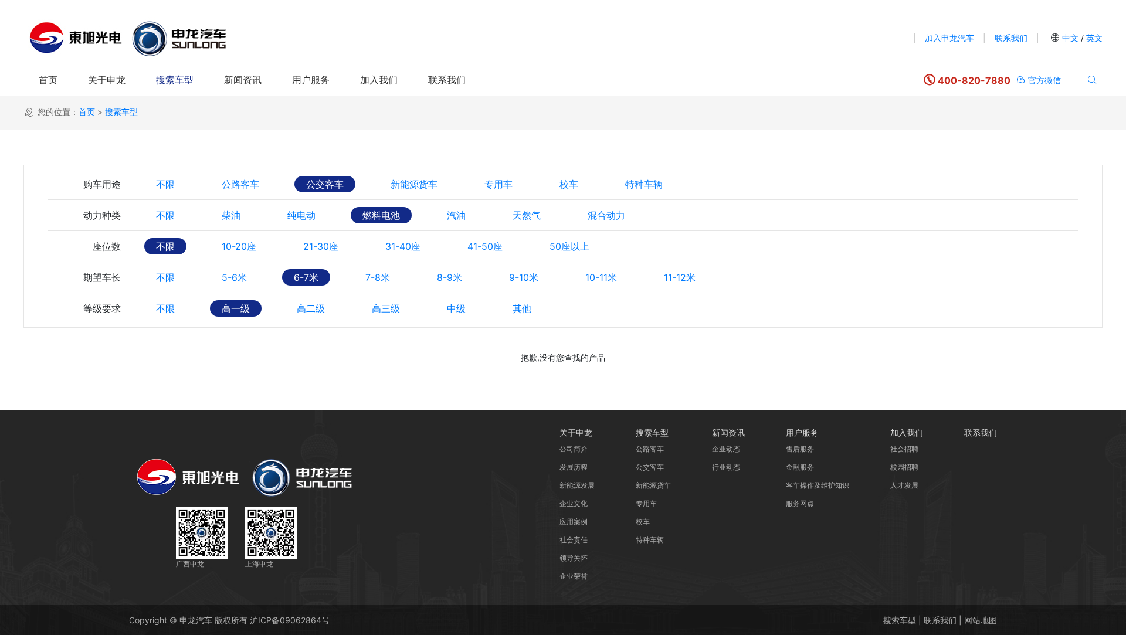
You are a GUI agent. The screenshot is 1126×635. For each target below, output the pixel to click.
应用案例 (573, 521)
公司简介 (573, 448)
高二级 (311, 308)
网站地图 (980, 620)
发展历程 (573, 467)
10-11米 (601, 277)
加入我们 (379, 80)
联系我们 (1011, 38)
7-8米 (377, 277)
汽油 (456, 215)
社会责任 (573, 539)
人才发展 (904, 485)
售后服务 (800, 448)
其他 (522, 308)
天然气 (527, 215)
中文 (1070, 38)
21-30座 (320, 246)
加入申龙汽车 (949, 38)
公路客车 (240, 184)
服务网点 (800, 503)
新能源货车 (414, 184)
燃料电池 (381, 215)
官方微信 (1043, 80)
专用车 (498, 184)
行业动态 (726, 467)
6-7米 (306, 277)
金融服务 (800, 467)
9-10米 (523, 277)
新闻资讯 (243, 80)
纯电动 (301, 215)
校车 (568, 184)
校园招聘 (904, 467)
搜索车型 (175, 80)
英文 (1093, 38)
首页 (48, 80)
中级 (456, 308)
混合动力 (606, 215)
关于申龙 (107, 80)
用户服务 (311, 80)
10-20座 (239, 246)
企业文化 (573, 503)
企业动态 (726, 448)
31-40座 (402, 246)
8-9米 (449, 277)
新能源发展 (577, 485)
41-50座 (485, 246)
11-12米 (680, 277)
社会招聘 (904, 448)
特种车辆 (644, 184)
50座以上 (569, 246)
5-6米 (234, 277)
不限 (165, 184)
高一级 (236, 308)
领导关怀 (573, 557)
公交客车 (325, 184)
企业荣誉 (573, 576)
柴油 (231, 215)
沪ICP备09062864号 (290, 620)
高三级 (386, 308)
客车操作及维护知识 (817, 485)
